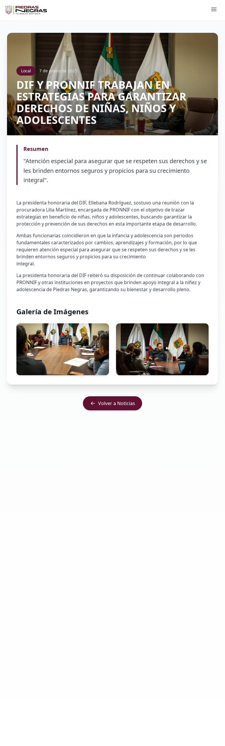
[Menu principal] (213, 10)
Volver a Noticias (116, 403)
